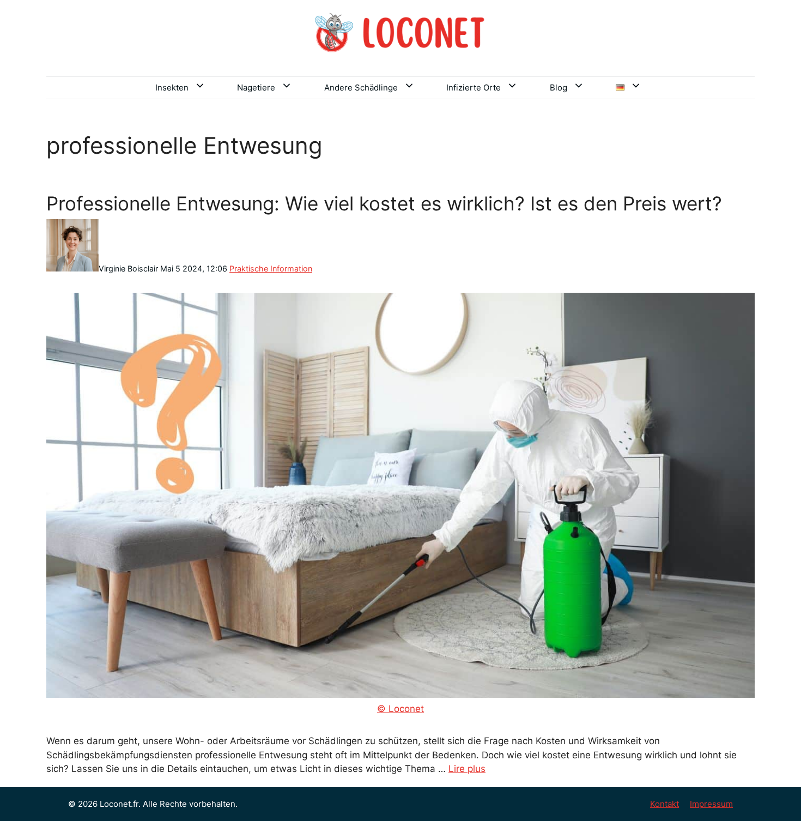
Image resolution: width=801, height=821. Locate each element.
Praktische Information (270, 268)
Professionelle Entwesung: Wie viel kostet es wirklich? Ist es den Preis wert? (384, 203)
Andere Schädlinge (361, 87)
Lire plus (467, 768)
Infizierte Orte (473, 87)
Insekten (172, 87)
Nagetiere (256, 87)
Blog (558, 87)
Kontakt (664, 804)
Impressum (711, 804)
